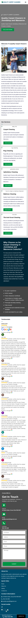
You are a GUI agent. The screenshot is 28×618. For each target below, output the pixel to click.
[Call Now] (4, 523)
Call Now (4, 526)
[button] (25, 2)
